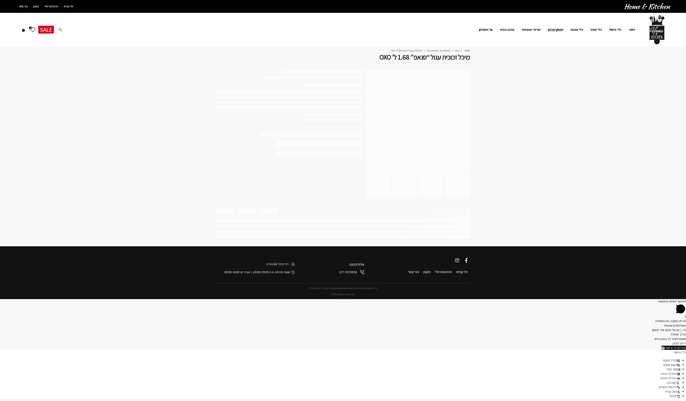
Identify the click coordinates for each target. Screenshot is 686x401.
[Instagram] (457, 260)
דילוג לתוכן (679, 343)
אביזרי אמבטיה (531, 29)
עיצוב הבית (507, 29)
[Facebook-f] (466, 260)
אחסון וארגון (555, 29)
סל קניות (68, 6)
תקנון (36, 6)
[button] (674, 348)
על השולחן (486, 29)
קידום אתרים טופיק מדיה (343, 294)
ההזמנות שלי (51, 6)
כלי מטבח (577, 29)
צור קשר (23, 6)
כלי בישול (615, 29)
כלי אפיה (596, 29)
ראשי (632, 29)
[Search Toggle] (60, 29)
